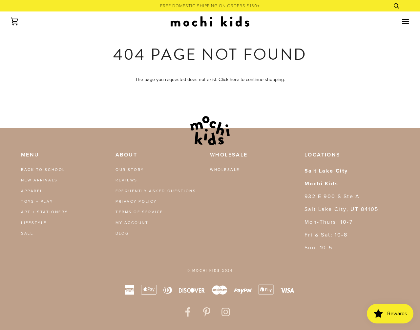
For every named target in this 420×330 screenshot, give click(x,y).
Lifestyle (34, 223)
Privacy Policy (136, 201)
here (234, 79)
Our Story (130, 170)
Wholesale (225, 170)
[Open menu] (400, 21)
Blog (122, 233)
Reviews (126, 180)
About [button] (126, 154)
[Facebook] (187, 312)
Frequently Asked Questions (156, 191)
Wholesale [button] (229, 154)
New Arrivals (39, 180)
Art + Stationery (44, 212)
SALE (27, 233)
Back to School (43, 170)
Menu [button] (30, 154)
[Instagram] (225, 312)
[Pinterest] (206, 312)
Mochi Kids (206, 270)
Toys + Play (37, 201)
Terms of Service (139, 212)
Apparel (32, 191)
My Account (132, 223)
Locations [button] (322, 154)
